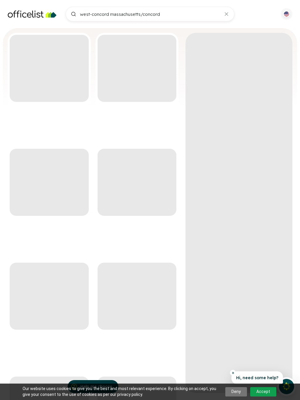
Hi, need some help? (257, 377)
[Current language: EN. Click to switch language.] (286, 14)
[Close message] (233, 373)
